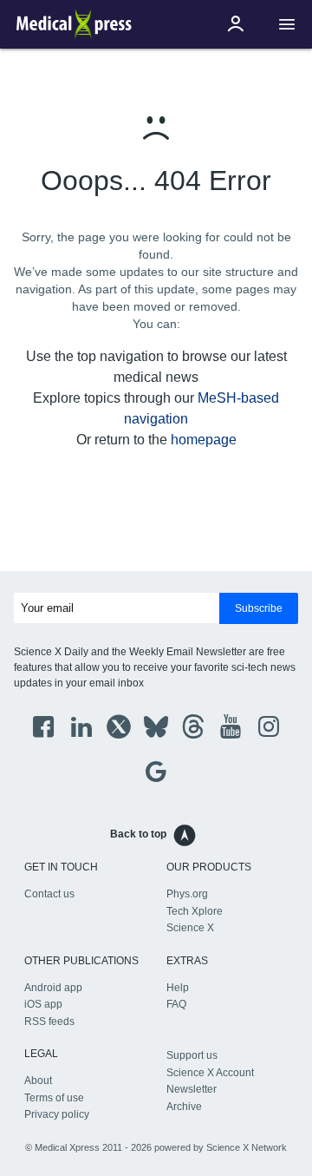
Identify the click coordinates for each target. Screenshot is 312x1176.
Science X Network (246, 1147)
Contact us (49, 894)
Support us (192, 1055)
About (38, 1080)
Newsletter (191, 1089)
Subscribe (259, 608)
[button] (287, 24)
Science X (190, 928)
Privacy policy (56, 1114)
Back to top (138, 834)
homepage (204, 439)
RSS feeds (49, 1021)
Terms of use (54, 1098)
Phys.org (187, 894)
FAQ (176, 1004)
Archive (184, 1106)
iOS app (43, 1004)
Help (177, 988)
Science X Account (210, 1073)
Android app (53, 988)
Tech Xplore (194, 911)
